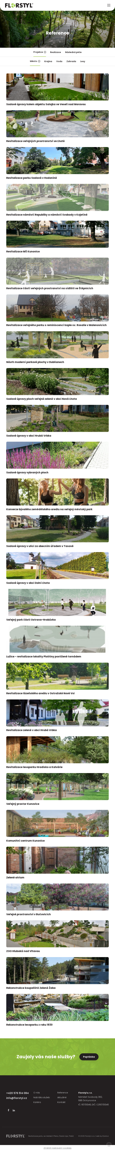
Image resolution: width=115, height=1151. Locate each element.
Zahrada (71, 61)
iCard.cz (105, 1136)
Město (33, 61)
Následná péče (73, 52)
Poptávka (89, 1056)
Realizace (55, 52)
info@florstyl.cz (16, 1098)
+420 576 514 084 (17, 1093)
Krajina (48, 61)
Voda (59, 61)
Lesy (82, 61)
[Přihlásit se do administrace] (109, 1145)
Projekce (38, 52)
